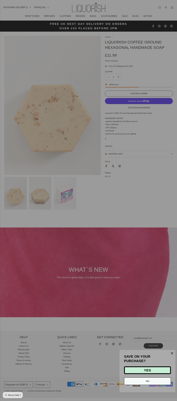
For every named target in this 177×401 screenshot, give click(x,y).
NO (147, 381)
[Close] (172, 353)
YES (147, 370)
